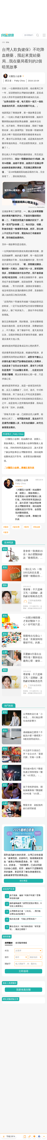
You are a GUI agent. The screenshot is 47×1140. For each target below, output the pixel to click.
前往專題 (23, 881)
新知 (7, 42)
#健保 (5, 532)
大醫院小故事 (15, 76)
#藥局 (26, 527)
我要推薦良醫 (23, 989)
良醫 (3, 42)
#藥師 (5, 527)
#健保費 (16, 527)
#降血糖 (36, 527)
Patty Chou (19, 80)
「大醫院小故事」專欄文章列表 (19, 467)
